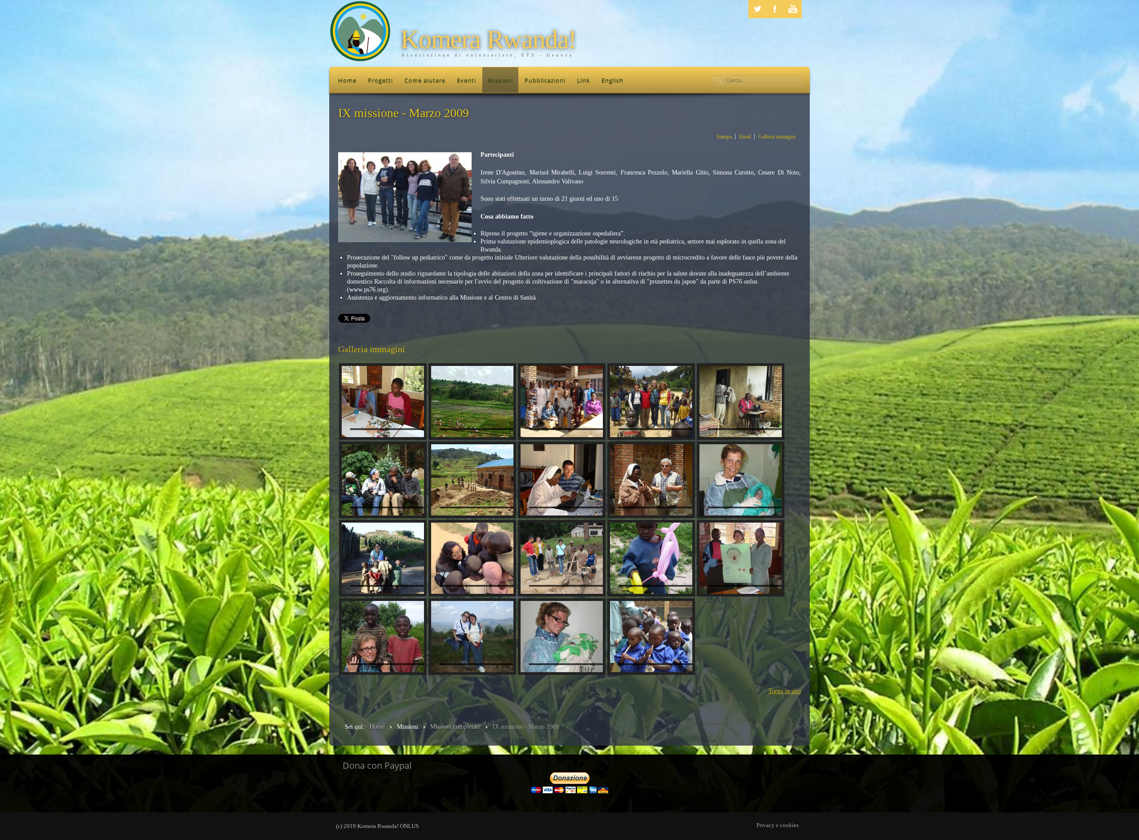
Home (347, 80)
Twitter (757, 9)
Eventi (466, 80)
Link (583, 80)
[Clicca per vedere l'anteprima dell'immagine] (405, 197)
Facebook (775, 9)
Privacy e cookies (777, 825)
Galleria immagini (777, 137)
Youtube (793, 9)
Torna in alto (784, 691)
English (612, 80)
